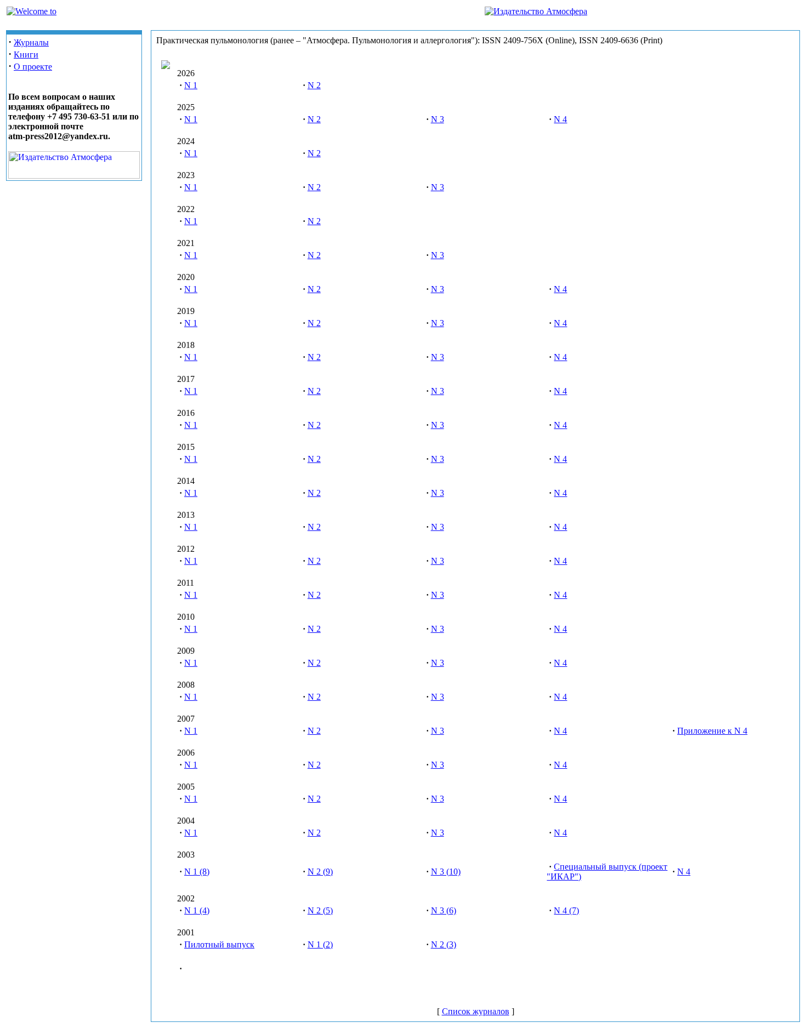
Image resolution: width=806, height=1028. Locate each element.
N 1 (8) (196, 871)
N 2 (314, 85)
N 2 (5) (320, 910)
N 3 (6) (443, 910)
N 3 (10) (446, 871)
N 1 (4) (196, 910)
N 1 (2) (320, 944)
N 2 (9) (320, 871)
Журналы (31, 42)
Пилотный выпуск (219, 944)
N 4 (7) (566, 910)
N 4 (560, 119)
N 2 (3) (443, 944)
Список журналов (475, 1011)
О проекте (33, 66)
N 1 (190, 85)
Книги (26, 54)
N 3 (437, 119)
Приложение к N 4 (712, 730)
